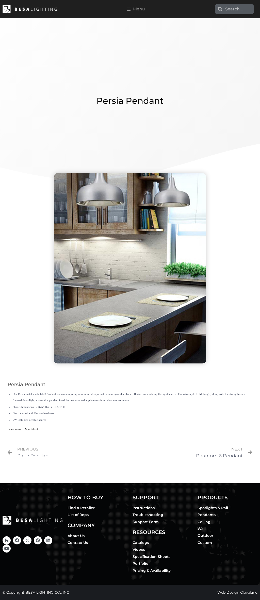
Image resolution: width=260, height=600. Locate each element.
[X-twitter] (27, 540)
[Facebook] (17, 540)
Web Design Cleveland (237, 592)
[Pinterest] (38, 540)
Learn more (14, 428)
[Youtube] (7, 548)
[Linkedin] (48, 540)
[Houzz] (7, 540)
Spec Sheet (31, 428)
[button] (136, 9)
